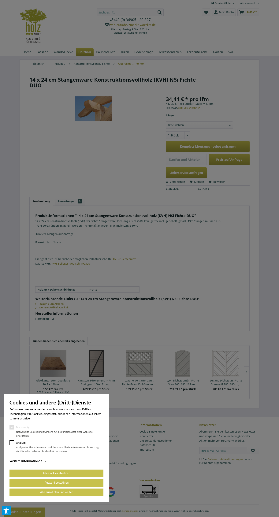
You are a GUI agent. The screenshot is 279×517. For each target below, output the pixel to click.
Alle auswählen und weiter (56, 492)
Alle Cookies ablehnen (56, 473)
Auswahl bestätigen (57, 482)
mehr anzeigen (22, 418)
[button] (6, 510)
